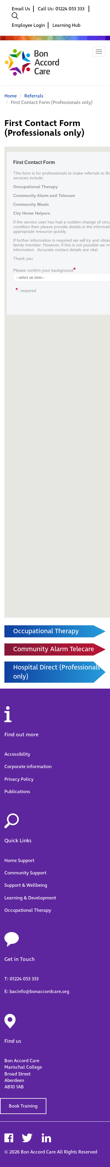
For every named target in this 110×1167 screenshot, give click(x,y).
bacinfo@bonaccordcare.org (39, 991)
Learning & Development (30, 898)
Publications (17, 791)
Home (10, 96)
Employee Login (28, 25)
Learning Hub (66, 25)
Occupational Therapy (46, 631)
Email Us (21, 9)
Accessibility (17, 754)
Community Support (25, 873)
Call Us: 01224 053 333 (62, 9)
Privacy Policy (18, 779)
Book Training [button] (23, 1106)
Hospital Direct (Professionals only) (56, 672)
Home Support (19, 860)
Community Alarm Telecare (53, 649)
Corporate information (28, 766)
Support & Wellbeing (25, 885)
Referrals (33, 96)
